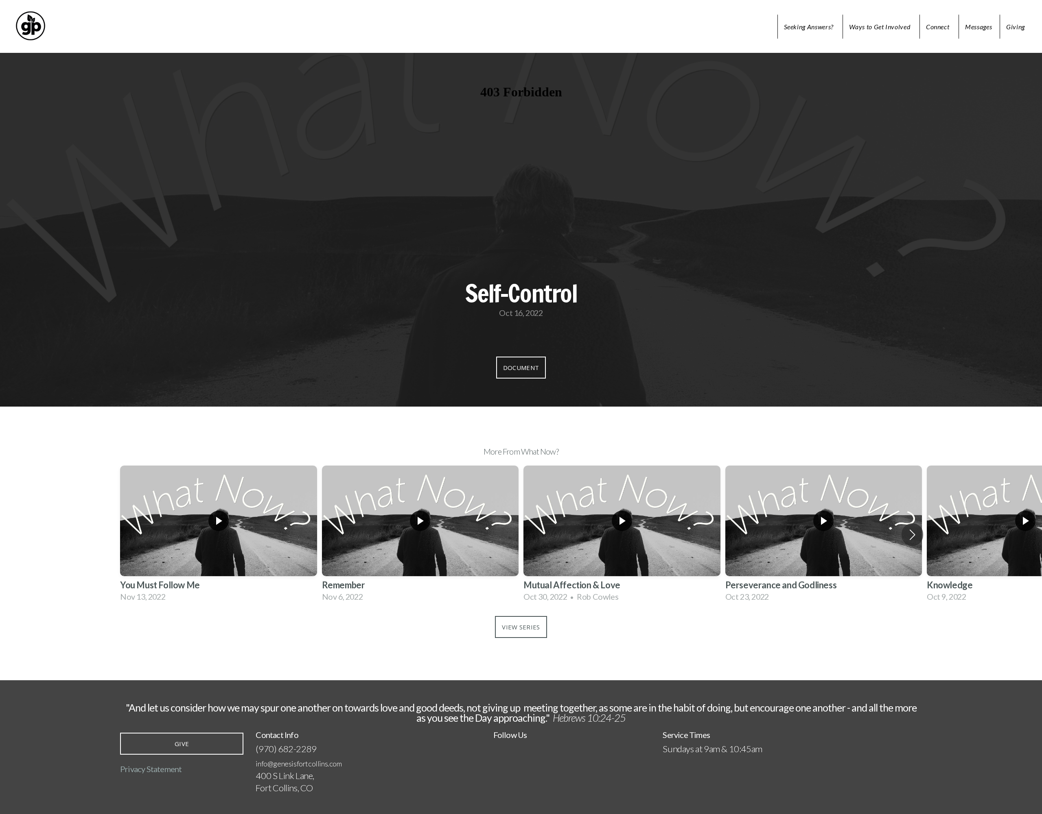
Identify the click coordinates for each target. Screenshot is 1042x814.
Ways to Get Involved (880, 26)
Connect (938, 26)
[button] (912, 535)
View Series (521, 627)
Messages (978, 26)
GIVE (182, 744)
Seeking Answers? (809, 26)
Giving (1015, 26)
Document (521, 367)
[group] (218, 535)
